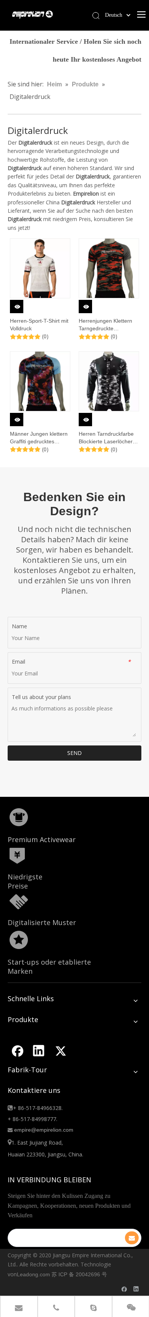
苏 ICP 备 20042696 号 (79, 1274)
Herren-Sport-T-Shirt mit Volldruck (39, 324)
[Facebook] (17, 1050)
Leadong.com (33, 1274)
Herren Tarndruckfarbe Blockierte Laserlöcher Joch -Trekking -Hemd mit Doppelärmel (106, 438)
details (21, 304)
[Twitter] (60, 1050)
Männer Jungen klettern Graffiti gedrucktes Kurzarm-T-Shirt (39, 438)
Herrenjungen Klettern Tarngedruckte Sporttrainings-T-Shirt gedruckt (105, 325)
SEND (74, 752)
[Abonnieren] (132, 1237)
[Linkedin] (38, 1050)
